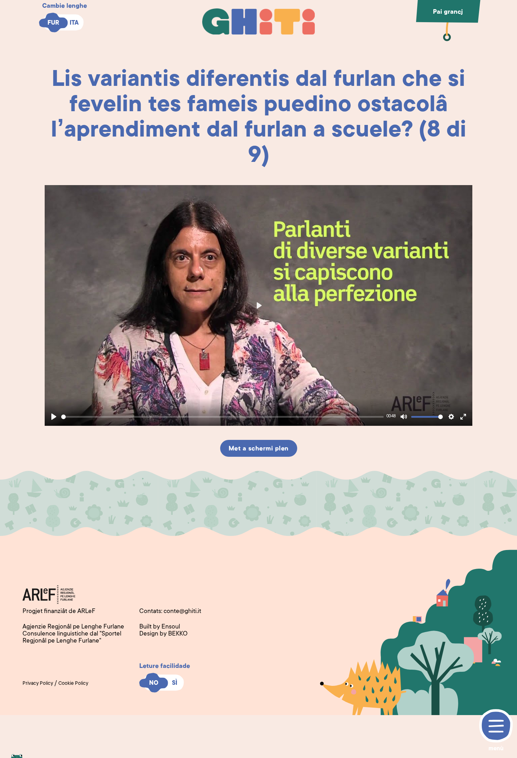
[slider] (222, 416)
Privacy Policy (38, 684)
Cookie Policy (73, 684)
